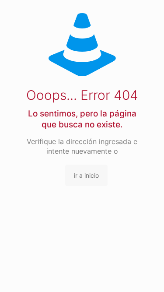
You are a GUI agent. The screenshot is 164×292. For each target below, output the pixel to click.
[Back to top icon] (146, 274)
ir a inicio (86, 175)
